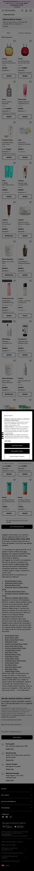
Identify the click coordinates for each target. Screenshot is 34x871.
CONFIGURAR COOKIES (17, 456)
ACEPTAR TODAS (17, 445)
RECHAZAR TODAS (17, 451)
